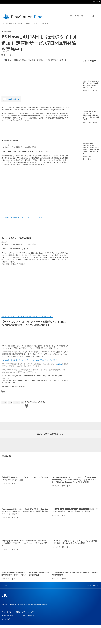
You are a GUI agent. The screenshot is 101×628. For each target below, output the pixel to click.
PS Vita (10, 402)
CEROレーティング (29, 615)
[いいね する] (94, 90)
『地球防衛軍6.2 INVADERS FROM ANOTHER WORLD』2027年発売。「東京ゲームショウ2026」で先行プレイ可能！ (91, 148)
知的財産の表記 (7, 615)
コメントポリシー (8, 619)
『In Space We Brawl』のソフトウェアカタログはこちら (21, 217)
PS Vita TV (16, 402)
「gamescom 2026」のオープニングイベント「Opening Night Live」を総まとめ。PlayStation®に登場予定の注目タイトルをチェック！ (25, 511)
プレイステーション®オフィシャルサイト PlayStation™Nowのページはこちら (29, 360)
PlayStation (27, 17)
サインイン (79, 16)
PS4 (14, 23)
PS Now (4, 402)
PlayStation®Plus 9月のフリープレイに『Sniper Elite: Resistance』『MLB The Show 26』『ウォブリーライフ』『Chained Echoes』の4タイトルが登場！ (74, 479)
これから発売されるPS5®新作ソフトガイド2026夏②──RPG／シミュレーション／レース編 (91, 84)
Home (5, 23)
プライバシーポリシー (30, 612)
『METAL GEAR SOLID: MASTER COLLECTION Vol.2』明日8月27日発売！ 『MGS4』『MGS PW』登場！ (75, 510)
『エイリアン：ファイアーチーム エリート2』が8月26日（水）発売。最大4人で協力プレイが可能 (74, 542)
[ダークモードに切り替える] (71, 16)
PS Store (27, 23)
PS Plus (34, 23)
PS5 (10, 23)
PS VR (20, 23)
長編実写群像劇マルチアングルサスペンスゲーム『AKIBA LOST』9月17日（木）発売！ (24, 478)
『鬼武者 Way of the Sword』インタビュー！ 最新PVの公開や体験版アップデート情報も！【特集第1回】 (91, 115)
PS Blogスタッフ (13, 99)
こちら (59, 364)
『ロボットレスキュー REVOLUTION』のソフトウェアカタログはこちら (27, 317)
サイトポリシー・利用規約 (11, 612)
